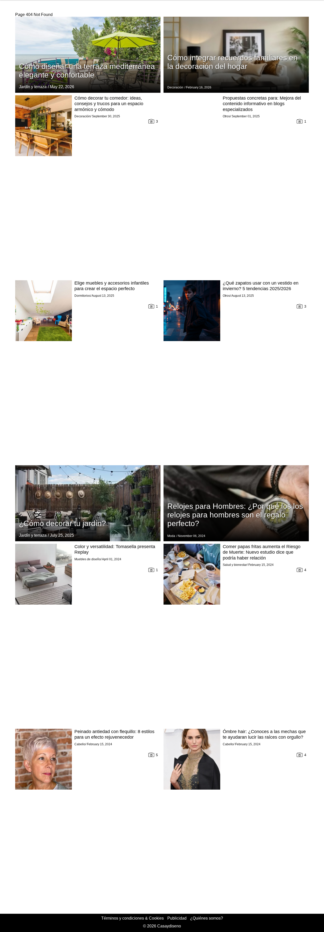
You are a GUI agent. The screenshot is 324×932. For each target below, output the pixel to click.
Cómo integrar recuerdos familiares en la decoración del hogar (232, 61)
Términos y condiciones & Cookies (132, 918)
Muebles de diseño (87, 559)
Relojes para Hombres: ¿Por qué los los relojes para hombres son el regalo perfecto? (235, 515)
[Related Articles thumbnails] (43, 186)
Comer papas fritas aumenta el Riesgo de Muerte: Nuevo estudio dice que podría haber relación (261, 552)
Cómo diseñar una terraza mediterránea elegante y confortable (87, 70)
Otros (226, 116)
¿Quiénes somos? (206, 918)
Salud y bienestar (235, 565)
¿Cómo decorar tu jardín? (62, 523)
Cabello (79, 744)
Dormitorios (82, 295)
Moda (171, 536)
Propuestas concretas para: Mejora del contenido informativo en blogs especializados (262, 104)
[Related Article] (87, 55)
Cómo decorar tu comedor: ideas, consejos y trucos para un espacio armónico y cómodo (108, 104)
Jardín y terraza (33, 87)
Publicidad (177, 918)
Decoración (175, 87)
